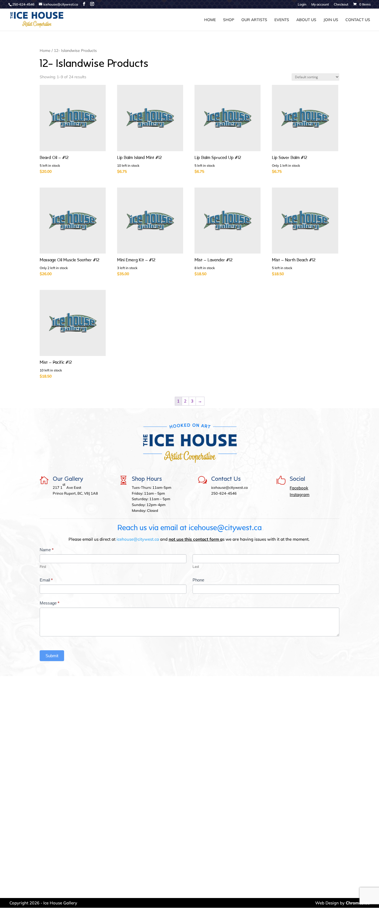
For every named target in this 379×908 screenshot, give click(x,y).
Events (281, 20)
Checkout (341, 4)
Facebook (299, 487)
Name (47, 549)
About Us (306, 20)
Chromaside (358, 903)
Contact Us (357, 20)
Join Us (331, 20)
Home (210, 20)
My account (320, 4)
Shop (228, 20)
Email (46, 580)
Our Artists (254, 20)
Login (302, 4)
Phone (198, 580)
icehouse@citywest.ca (138, 539)
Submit (52, 655)
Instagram (299, 494)
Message (49, 603)
